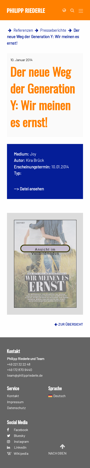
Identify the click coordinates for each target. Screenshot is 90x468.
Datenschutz (16, 408)
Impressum (15, 402)
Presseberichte (53, 30)
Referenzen (23, 30)
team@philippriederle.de (25, 375)
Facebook (21, 430)
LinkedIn (20, 447)
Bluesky (19, 436)
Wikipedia (21, 453)
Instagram (21, 441)
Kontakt (13, 396)
